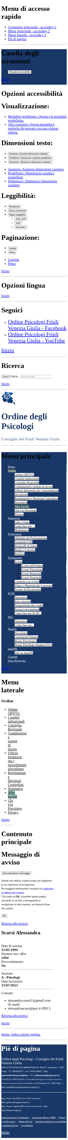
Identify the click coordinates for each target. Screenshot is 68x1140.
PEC (10, 617)
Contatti (12, 656)
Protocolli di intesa (26, 546)
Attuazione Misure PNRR (44, 1117)
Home (11, 466)
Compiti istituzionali (27, 478)
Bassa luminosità (17, 210)
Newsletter (21, 633)
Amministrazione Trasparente (15, 1117)
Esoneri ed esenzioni (27, 609)
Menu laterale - (27, 35)
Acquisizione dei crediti (29, 605)
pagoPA (12, 648)
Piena (12, 252)
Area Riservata (17, 660)
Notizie (12, 629)
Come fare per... (24, 625)
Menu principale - (29, 31)
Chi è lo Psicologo (26, 510)
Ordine (12, 470)
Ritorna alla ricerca (14, 923)
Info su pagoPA (24, 652)
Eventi (18, 561)
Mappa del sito (25, 1121)
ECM (11, 593)
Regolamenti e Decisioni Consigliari (36, 498)
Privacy (19, 514)
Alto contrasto (33, 128)
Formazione (15, 557)
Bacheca (20, 553)
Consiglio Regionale (27, 482)
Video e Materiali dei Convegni (33, 585)
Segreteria (14, 518)
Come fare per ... (25, 526)
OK (4, 916)
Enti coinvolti (23, 601)
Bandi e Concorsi (25, 550)
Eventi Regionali (31, 573)
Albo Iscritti (22, 506)
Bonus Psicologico (26, 641)
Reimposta (14, 206)
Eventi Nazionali (31, 577)
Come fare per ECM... (28, 613)
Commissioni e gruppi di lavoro (34, 486)
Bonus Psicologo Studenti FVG (33, 645)
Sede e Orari (22, 522)
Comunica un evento (27, 581)
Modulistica (22, 530)
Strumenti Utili (24, 542)
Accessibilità (27, 1125)
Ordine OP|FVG (24, 474)
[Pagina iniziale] (8, 404)
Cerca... (15, 376)
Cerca (5, 376)
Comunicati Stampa (26, 637)
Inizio (5, 79)
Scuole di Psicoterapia (28, 589)
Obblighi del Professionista (31, 538)
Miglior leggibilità (17, 215)
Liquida (12, 248)
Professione (15, 534)
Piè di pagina (17, 39)
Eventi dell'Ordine (32, 565)
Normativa (21, 502)
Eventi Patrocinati (32, 569)
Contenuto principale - (32, 27)
